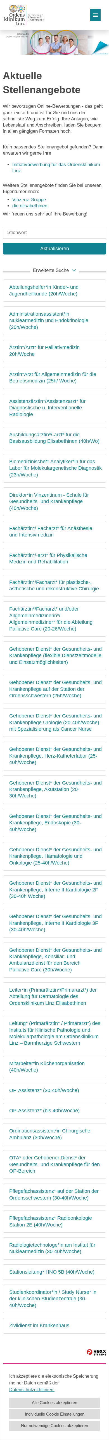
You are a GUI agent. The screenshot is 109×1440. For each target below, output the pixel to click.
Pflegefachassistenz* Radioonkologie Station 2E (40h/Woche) (50, 1221)
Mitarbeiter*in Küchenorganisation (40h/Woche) (47, 1067)
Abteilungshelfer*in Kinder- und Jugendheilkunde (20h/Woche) (44, 290)
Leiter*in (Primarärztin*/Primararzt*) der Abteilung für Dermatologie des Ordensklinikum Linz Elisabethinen (53, 996)
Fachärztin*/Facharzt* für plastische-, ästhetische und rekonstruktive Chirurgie (54, 585)
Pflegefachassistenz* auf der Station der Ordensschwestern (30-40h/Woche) (54, 1194)
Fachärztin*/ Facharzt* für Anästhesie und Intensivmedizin (50, 532)
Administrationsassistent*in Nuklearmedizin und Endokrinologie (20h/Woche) (48, 320)
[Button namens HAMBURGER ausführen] (95, 15)
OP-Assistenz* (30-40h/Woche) (44, 1090)
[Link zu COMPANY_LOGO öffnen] (24, 15)
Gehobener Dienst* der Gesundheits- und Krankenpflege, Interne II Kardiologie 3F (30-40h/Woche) (55, 923)
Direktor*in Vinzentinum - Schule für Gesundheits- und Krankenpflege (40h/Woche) (49, 501)
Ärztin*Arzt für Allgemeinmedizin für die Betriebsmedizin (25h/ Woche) (52, 378)
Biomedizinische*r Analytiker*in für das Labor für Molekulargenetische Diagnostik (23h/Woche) (55, 468)
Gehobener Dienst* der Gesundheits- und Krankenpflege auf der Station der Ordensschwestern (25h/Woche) (55, 689)
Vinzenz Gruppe (29, 199)
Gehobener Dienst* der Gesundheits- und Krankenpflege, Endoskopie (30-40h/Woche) (55, 822)
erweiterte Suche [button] (51, 270)
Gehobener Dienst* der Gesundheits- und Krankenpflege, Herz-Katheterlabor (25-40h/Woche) (55, 755)
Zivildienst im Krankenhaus (39, 1325)
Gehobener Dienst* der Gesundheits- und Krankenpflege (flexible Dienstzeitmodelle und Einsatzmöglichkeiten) (55, 655)
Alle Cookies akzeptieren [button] (54, 1402)
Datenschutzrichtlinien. (31, 1389)
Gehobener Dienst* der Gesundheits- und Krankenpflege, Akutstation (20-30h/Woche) (55, 789)
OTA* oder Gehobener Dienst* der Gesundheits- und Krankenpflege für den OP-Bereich (54, 1164)
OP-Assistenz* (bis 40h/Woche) (44, 1110)
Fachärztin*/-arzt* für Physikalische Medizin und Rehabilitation (48, 558)
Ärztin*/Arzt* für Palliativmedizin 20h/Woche (44, 351)
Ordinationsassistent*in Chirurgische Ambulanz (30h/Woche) (49, 1134)
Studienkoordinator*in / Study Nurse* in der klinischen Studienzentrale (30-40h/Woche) (52, 1298)
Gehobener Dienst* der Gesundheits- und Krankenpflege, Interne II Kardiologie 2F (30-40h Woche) (55, 889)
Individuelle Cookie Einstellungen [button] (54, 1414)
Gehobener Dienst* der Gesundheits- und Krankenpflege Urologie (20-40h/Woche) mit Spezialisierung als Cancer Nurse (55, 722)
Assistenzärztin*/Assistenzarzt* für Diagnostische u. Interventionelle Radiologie (47, 407)
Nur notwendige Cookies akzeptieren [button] (54, 1425)
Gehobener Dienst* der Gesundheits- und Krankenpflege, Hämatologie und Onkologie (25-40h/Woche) (55, 856)
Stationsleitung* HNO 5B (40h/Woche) (51, 1272)
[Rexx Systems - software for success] (96, 1352)
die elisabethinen (29, 205)
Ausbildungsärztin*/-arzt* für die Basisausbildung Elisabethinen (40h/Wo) (54, 438)
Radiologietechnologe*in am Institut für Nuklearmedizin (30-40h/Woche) (52, 1248)
